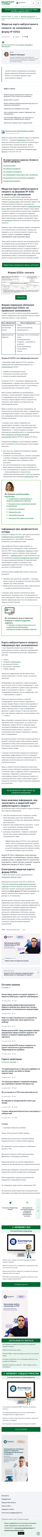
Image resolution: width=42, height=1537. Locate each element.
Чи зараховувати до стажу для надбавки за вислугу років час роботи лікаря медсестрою (21, 1071)
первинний (21, 140)
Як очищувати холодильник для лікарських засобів (19, 1424)
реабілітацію (29, 476)
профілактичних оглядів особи (13, 537)
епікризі (15, 441)
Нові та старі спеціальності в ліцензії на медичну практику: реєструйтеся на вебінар (19, 1020)
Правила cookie (8, 1509)
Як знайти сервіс (9, 165)
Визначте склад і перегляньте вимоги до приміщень (21, 505)
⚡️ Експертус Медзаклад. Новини (14, 1128)
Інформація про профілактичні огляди (16, 109)
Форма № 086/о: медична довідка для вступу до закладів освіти (21, 1354)
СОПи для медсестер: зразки (12, 1350)
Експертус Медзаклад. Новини (10, 1208)
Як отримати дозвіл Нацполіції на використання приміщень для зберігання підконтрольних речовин (21, 1192)
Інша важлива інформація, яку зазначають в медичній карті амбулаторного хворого (19, 118)
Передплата (6, 1499)
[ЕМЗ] (21, 1246)
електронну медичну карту (11, 877)
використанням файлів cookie (14, 1530)
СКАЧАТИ (21, 297)
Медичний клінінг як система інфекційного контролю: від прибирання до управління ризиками (21, 1163)
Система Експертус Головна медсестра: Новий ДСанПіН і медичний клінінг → (21, 10)
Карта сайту (6, 1506)
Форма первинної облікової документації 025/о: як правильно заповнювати (21, 104)
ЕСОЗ (12, 891)
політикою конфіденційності (24, 1528)
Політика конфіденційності (12, 1513)
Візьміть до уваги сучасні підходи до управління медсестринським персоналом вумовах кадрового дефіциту (21, 627)
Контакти (5, 1496)
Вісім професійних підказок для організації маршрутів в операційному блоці (18, 1178)
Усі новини (5, 987)
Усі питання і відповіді (9, 1062)
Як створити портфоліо (12, 168)
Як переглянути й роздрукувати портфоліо (19, 178)
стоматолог (21, 551)
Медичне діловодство (13, 929)
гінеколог (29, 551)
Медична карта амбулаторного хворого (19, 131)
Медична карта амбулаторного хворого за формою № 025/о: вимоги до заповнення (18, 95)
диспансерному (7, 367)
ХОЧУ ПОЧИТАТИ (21, 1429)
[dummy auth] (33, 3)
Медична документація (28, 16)
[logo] (8, 3)
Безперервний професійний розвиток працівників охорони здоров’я (19, 1345)
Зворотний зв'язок (9, 1502)
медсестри (8, 220)
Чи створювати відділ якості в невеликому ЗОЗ (19, 1185)
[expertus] (20, 3)
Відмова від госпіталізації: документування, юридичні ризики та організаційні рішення (18, 1139)
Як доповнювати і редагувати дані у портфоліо (20, 175)
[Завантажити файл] (3, 132)
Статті (16, 16)
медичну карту (14, 202)
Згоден (21, 1533)
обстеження (15, 662)
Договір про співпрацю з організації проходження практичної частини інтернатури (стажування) (20, 1171)
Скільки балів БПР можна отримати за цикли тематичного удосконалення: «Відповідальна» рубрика (19, 1047)
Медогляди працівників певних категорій (21, 265)
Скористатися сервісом (11, 181)
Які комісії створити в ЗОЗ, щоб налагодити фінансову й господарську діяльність (18, 1155)
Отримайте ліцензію (16, 515)
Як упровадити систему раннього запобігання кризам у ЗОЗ (18, 1147)
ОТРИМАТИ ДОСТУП (21, 1284)
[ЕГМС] (21, 1393)
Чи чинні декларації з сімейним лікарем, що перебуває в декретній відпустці (19, 1083)
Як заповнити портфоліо (12, 172)
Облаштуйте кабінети (16, 509)
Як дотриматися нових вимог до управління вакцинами (21, 791)
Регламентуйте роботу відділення (21, 518)
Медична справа (7, 16)
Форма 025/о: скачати (11, 100)
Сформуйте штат (14, 512)
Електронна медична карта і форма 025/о (18, 123)
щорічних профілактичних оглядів (26, 558)
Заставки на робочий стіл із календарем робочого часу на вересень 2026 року (20, 1360)
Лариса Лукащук (17, 55)
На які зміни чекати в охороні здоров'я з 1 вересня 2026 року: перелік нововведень (20, 995)
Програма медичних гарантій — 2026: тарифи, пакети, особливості (20, 1366)
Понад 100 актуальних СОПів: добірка (15, 1133)
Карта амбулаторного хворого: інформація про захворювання (19, 113)
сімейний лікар (16, 555)
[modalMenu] (38, 3)
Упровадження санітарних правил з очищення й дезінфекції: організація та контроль (27, 1212)
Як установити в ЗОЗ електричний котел (20, 1092)
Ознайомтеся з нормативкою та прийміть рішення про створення (19, 500)
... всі (23, 929)
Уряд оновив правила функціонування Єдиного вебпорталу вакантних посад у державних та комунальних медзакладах (20, 1007)
